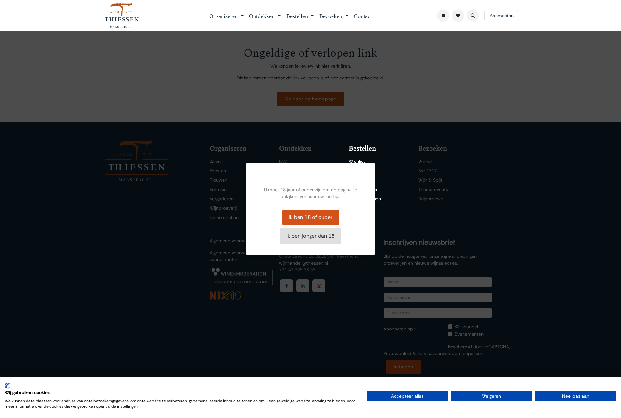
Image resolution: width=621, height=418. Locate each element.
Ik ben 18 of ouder (310, 217)
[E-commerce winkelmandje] (443, 15)
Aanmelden (502, 15)
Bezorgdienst (362, 180)
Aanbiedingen (363, 189)
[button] (473, 15)
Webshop (359, 170)
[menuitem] (227, 15)
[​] (458, 15)
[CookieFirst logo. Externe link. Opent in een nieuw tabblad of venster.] (7, 386)
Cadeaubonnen (365, 199)
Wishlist (357, 161)
